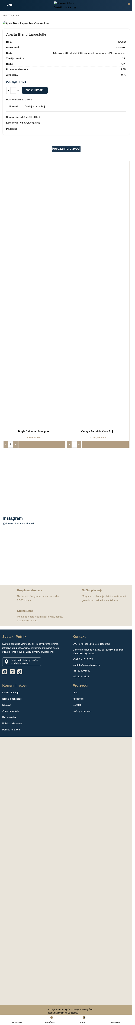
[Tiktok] (19, 671)
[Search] (121, 5)
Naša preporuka (82, 711)
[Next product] (128, 15)
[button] (34, 444)
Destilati (77, 704)
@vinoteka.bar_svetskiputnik (18, 523)
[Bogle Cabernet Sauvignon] (34, 293)
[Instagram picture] (22, 555)
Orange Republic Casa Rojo (97, 431)
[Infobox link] (33, 595)
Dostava (6, 704)
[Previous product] (119, 15)
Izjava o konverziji (12, 698)
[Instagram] (12, 671)
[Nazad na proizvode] (123, 15)
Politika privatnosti (12, 723)
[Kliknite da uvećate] (9, 19)
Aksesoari (78, 698)
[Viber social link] (27, 129)
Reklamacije (9, 717)
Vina (17, 15)
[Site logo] (66, 5)
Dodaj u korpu (34, 90)
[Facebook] (4, 671)
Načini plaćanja (10, 692)
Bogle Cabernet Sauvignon (34, 431)
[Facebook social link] (19, 129)
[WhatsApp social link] (23, 129)
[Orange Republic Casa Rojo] (98, 293)
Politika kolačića (11, 729)
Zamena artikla (10, 711)
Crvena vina (33, 122)
